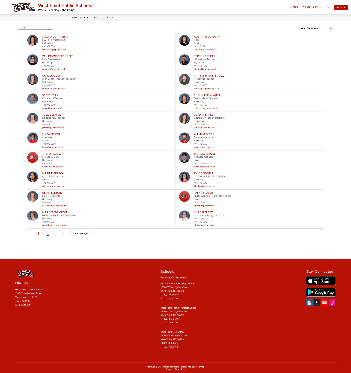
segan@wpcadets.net (52, 108)
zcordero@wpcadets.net (53, 69)
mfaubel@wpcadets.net (204, 166)
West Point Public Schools (86, 17)
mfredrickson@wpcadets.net (55, 225)
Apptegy (181, 369)
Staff (110, 17)
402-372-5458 (22, 304)
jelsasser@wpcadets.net (53, 127)
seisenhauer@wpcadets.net (206, 108)
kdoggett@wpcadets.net (53, 88)
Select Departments (309, 28)
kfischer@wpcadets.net (204, 186)
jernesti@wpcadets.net (204, 127)
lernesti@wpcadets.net (52, 147)
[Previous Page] (37, 233)
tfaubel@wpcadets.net (52, 166)
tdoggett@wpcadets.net (205, 69)
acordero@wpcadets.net (205, 49)
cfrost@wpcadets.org (204, 225)
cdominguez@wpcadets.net (206, 88)
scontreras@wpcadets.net (54, 49)
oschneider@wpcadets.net (54, 206)
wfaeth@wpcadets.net (204, 147)
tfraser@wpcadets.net (204, 206)
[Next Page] (69, 233)
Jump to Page (80, 233)
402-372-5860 (22, 300)
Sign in (341, 7)
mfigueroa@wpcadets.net (54, 186)
